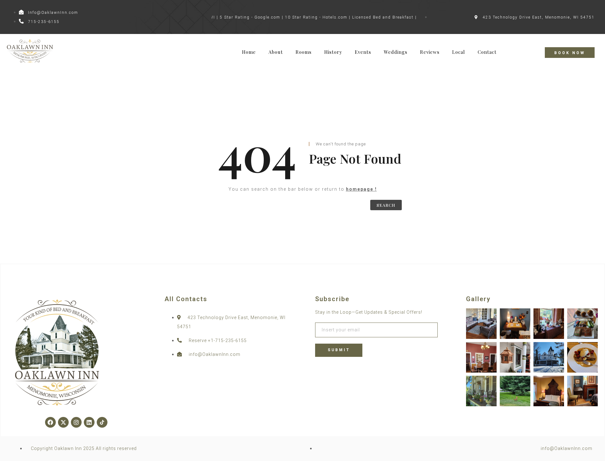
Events (363, 52)
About (275, 52)
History (333, 52)
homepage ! (361, 189)
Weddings (395, 52)
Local (458, 52)
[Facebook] (50, 422)
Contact (487, 52)
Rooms (304, 52)
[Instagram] (76, 422)
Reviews (430, 52)
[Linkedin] (89, 422)
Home (249, 52)
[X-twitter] (63, 422)
